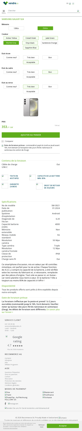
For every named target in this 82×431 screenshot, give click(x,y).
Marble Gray (11, 43)
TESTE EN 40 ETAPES (14, 177)
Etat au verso (7, 82)
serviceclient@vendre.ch (13, 326)
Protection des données (13, 381)
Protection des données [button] (10, 428)
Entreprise (8, 360)
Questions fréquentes (12, 372)
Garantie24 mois (14, 185)
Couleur (5, 34)
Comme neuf (11, 57)
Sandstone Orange (49, 43)
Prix (4, 122)
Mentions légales (11, 383)
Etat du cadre (7, 68)
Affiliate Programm (11, 365)
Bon (50, 57)
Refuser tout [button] (42, 426)
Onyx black (30, 43)
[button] (68, 3)
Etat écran (6, 53)
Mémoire (5, 24)
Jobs (6, 362)
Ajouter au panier (31, 135)
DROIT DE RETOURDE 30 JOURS (52, 186)
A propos (8, 358)
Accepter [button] (63, 426)
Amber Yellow (11, 38)
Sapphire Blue (30, 48)
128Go (16, 28)
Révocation (9, 379)
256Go (45, 28)
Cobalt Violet (31, 38)
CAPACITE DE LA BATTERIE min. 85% (48, 177)
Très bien (31, 57)
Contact (7, 377)
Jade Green (50, 38)
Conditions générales (12, 385)
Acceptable (30, 62)
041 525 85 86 (10, 324)
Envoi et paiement (11, 374)
